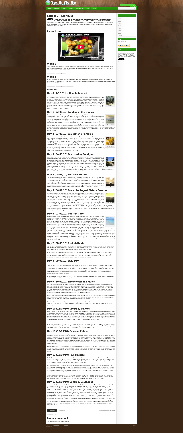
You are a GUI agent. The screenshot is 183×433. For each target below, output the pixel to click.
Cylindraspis (91, 196)
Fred (102, 100)
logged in (56, 421)
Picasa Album (70, 86)
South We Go (56, 425)
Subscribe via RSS (125, 5)
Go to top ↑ (135, 425)
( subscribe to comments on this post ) (106, 410)
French (119, 18)
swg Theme (48, 426)
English (119, 30)
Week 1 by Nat (51, 73)
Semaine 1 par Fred (61, 73)
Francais (120, 35)
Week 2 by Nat (51, 86)
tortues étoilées (79, 204)
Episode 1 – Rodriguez (60, 16)
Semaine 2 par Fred (61, 86)
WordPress (66, 425)
